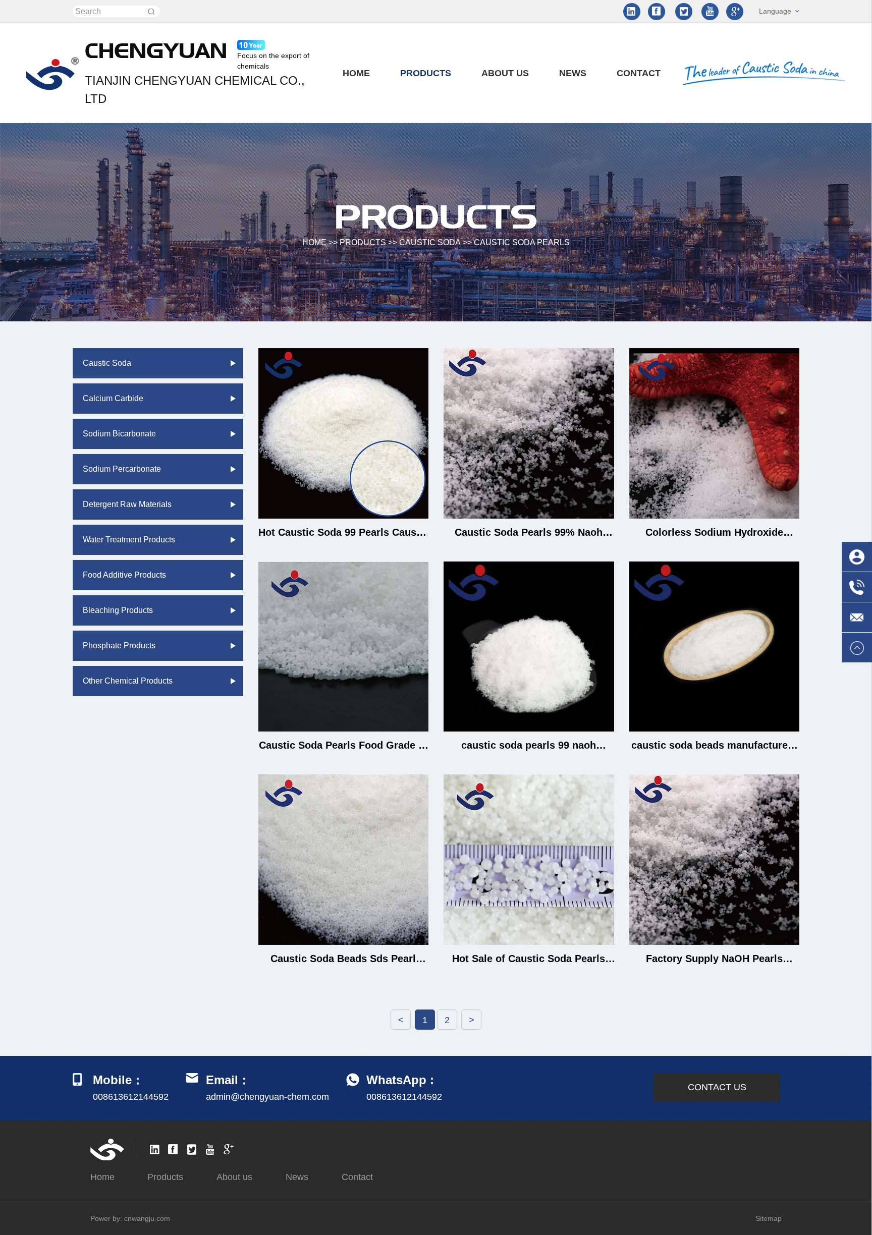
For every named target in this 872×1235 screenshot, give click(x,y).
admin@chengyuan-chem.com (267, 1097)
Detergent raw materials (127, 504)
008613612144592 (404, 1097)
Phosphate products (119, 645)
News (572, 73)
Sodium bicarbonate (119, 433)
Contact (639, 73)
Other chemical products (128, 681)
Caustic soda (430, 242)
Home (356, 73)
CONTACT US (717, 1087)
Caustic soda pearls (522, 242)
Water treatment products (129, 539)
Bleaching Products (118, 610)
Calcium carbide (113, 398)
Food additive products (124, 575)
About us (505, 73)
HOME (314, 242)
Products (425, 73)
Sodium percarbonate (122, 469)
